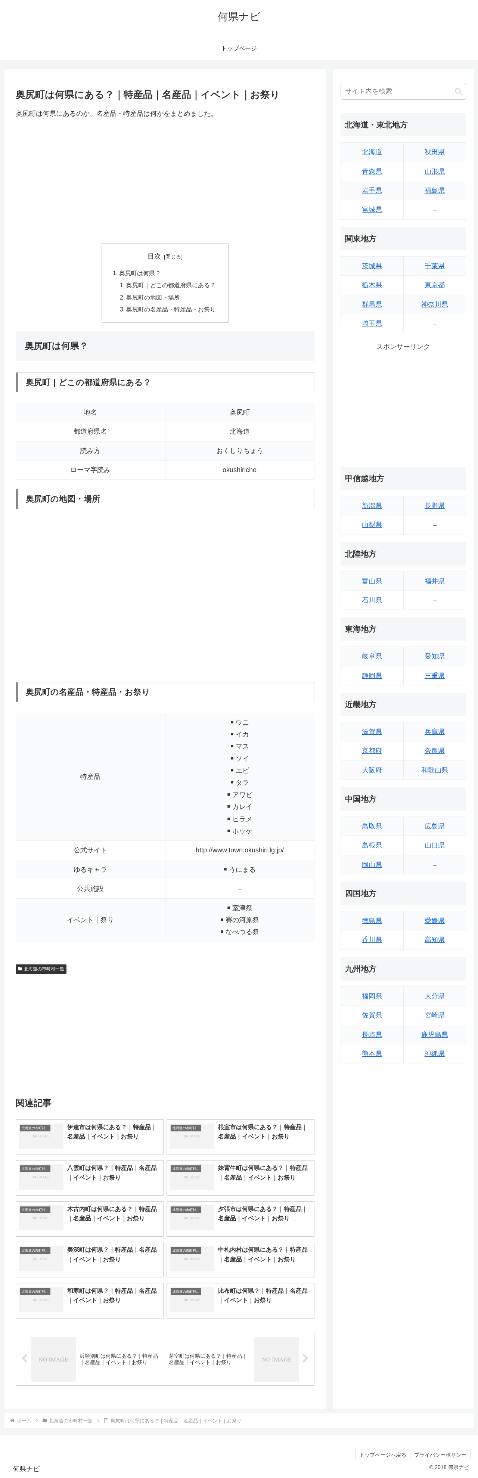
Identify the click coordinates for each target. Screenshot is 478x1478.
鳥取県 (372, 826)
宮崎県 (435, 1015)
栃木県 (372, 285)
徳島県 (372, 920)
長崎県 (372, 1034)
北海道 (372, 152)
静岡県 (372, 675)
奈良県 (435, 751)
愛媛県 (435, 920)
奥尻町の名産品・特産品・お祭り (171, 309)
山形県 (435, 171)
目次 (154, 256)
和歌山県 (434, 770)
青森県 (372, 171)
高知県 (435, 939)
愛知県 (435, 656)
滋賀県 (372, 731)
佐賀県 (372, 1015)
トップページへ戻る (382, 1455)
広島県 (435, 826)
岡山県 (372, 864)
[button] (458, 91)
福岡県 (372, 996)
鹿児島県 (434, 1034)
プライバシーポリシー (440, 1455)
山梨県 (372, 525)
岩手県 (372, 190)
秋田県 (435, 152)
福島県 (435, 190)
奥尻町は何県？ (140, 273)
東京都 (435, 285)
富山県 (372, 581)
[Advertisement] (165, 181)
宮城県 (372, 209)
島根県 (372, 845)
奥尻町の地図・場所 (153, 297)
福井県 (435, 581)
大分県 (435, 996)
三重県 (435, 675)
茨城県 (372, 266)
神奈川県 (434, 304)
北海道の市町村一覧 (44, 969)
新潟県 (372, 505)
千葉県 (435, 266)
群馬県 (372, 304)
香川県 (372, 939)
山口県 (435, 845)
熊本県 (372, 1053)
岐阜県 (372, 656)
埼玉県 (372, 323)
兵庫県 (435, 731)
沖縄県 (435, 1053)
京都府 (372, 751)
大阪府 (372, 770)
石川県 (372, 600)
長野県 (435, 505)
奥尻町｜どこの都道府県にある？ (171, 285)
